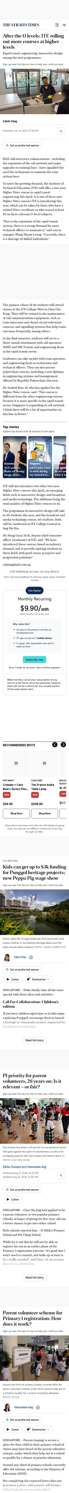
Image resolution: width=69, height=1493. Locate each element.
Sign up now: (10, 64)
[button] (57, 25)
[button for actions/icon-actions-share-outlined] (61, 131)
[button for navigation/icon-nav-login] (57, 25)
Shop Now (16, 813)
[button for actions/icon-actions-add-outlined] (31, 957)
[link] (21, 25)
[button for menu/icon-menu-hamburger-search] (64, 25)
